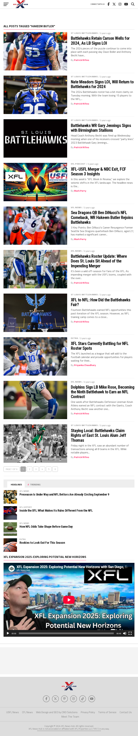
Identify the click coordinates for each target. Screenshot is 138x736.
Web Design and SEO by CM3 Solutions (57, 712)
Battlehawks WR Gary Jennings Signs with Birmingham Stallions (101, 128)
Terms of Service (107, 712)
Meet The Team (70, 717)
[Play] (8, 633)
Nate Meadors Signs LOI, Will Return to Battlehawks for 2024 (102, 84)
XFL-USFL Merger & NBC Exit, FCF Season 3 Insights (98, 171)
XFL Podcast (78, 163)
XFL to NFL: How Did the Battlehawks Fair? (100, 302)
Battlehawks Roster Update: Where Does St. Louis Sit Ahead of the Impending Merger (99, 261)
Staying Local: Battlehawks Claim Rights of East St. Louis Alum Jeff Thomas (98, 435)
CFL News (27, 712)
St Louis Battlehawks (84, 33)
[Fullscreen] (130, 633)
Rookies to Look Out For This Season (42, 542)
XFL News (76, 207)
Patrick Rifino (81, 60)
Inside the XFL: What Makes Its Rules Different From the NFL (56, 510)
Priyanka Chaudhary (85, 365)
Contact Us (126, 712)
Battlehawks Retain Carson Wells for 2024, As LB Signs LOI (100, 40)
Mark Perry (80, 191)
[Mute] (124, 633)
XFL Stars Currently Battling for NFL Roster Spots (100, 346)
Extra (74, 338)
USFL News (12, 712)
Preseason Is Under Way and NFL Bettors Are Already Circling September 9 (64, 494)
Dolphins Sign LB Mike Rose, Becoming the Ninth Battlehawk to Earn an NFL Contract (102, 392)
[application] (69, 600)
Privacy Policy (88, 712)
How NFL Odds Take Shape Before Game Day (46, 526)
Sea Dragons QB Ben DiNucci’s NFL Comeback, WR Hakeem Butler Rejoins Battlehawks (102, 217)
